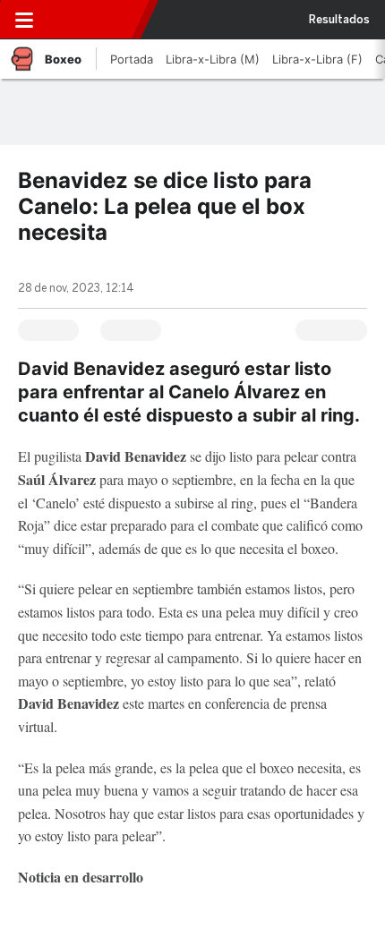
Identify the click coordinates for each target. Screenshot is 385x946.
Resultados (339, 19)
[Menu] (24, 19)
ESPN (96, 19)
